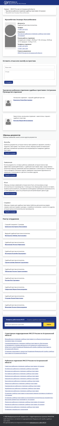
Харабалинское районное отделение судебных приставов (22, 388)
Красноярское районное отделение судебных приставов (22, 381)
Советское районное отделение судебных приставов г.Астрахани (24, 366)
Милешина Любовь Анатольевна (15, 235)
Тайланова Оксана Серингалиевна (16, 271)
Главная (6, 9)
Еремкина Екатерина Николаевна (16, 227)
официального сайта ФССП (38, 422)
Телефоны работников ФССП (15, 319)
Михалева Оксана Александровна (16, 307)
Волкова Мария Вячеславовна (23, 120)
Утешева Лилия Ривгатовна (14, 298)
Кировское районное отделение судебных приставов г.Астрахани (24, 404)
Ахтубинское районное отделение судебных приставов (21, 369)
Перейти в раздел (10, 153)
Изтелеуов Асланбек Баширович (15, 253)
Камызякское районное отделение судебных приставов (21, 378)
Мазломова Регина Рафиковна (15, 244)
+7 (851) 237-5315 (23, 29)
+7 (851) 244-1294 (23, 48)
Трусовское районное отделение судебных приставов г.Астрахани (25, 11)
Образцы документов (11, 135)
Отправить (8, 82)
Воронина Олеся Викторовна (22, 100)
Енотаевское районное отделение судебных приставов (21, 373)
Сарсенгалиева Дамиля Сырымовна (16, 262)
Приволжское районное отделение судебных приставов (22, 407)
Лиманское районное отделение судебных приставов (21, 383)
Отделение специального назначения (16, 409)
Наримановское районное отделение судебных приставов (22, 386)
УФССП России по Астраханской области (22, 9)
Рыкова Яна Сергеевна (12, 280)
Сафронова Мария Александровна (16, 289)
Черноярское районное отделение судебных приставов (22, 391)
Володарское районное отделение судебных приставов (21, 371)
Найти (49, 324)
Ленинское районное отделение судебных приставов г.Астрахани (24, 402)
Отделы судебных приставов (36, 319)
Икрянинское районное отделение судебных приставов (22, 376)
